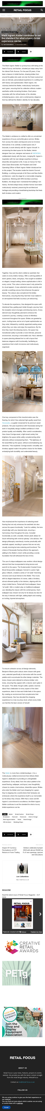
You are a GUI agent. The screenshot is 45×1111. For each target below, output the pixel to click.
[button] (3, 10)
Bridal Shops (30, 814)
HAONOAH (36, 153)
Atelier (7, 773)
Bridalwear (6, 817)
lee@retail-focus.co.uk (27, 1082)
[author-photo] (22, 873)
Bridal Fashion (19, 814)
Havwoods (6, 423)
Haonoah (15, 817)
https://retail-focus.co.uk (22, 879)
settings (20, 1103)
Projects (14, 32)
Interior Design (33, 817)
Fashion (9, 15)
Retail (19, 819)
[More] (31, 52)
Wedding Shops (18, 822)
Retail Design (27, 819)
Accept (6, 1107)
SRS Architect (7, 822)
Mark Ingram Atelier (9, 819)
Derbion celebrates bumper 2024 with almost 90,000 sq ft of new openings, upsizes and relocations (33, 851)
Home (3, 15)
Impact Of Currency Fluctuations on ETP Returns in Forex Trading (11, 850)
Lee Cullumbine (8, 44)
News (9, 32)
